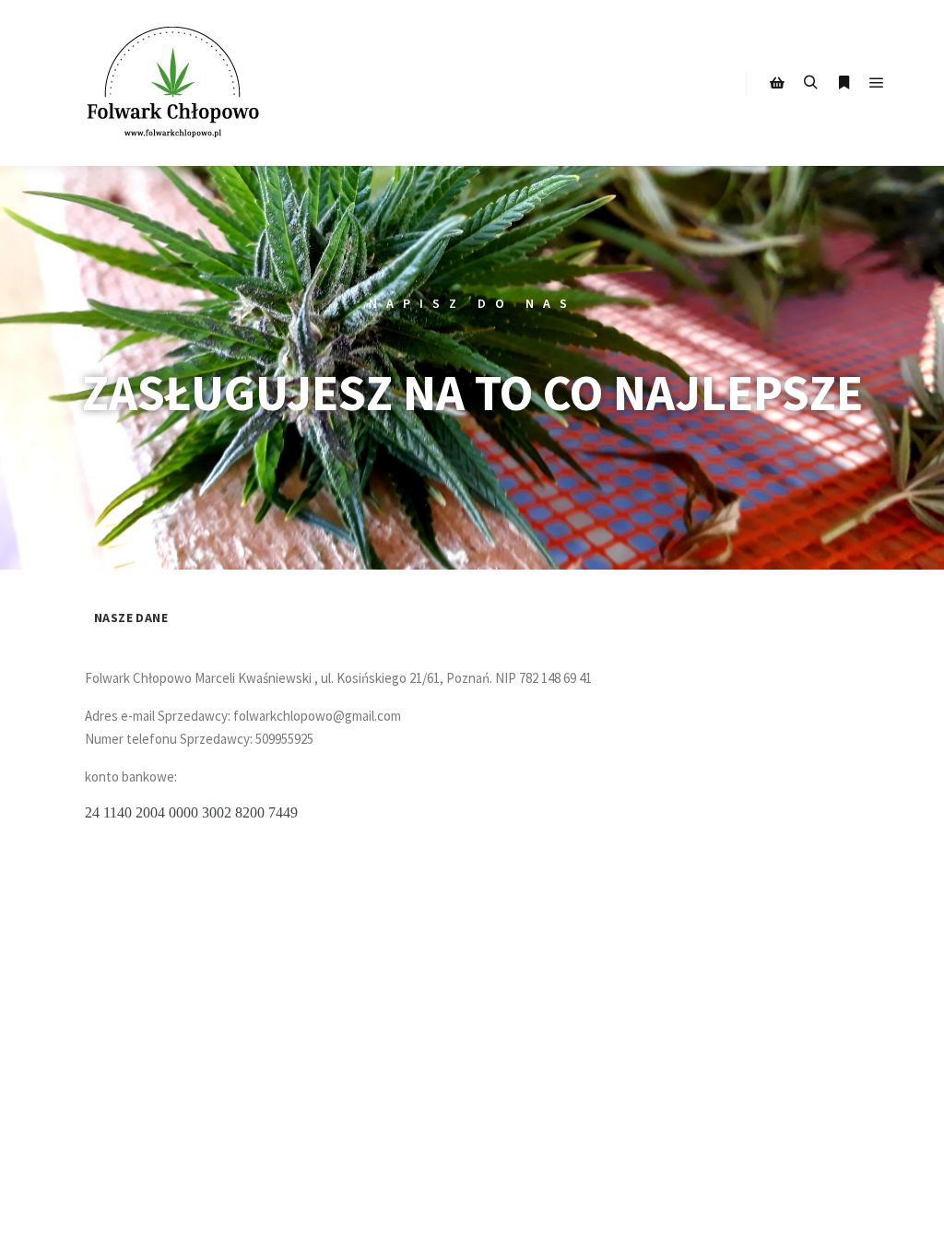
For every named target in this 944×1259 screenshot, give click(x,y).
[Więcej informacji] (843, 83)
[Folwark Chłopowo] (175, 83)
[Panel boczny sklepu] (777, 83)
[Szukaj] (810, 83)
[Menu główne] (876, 83)
